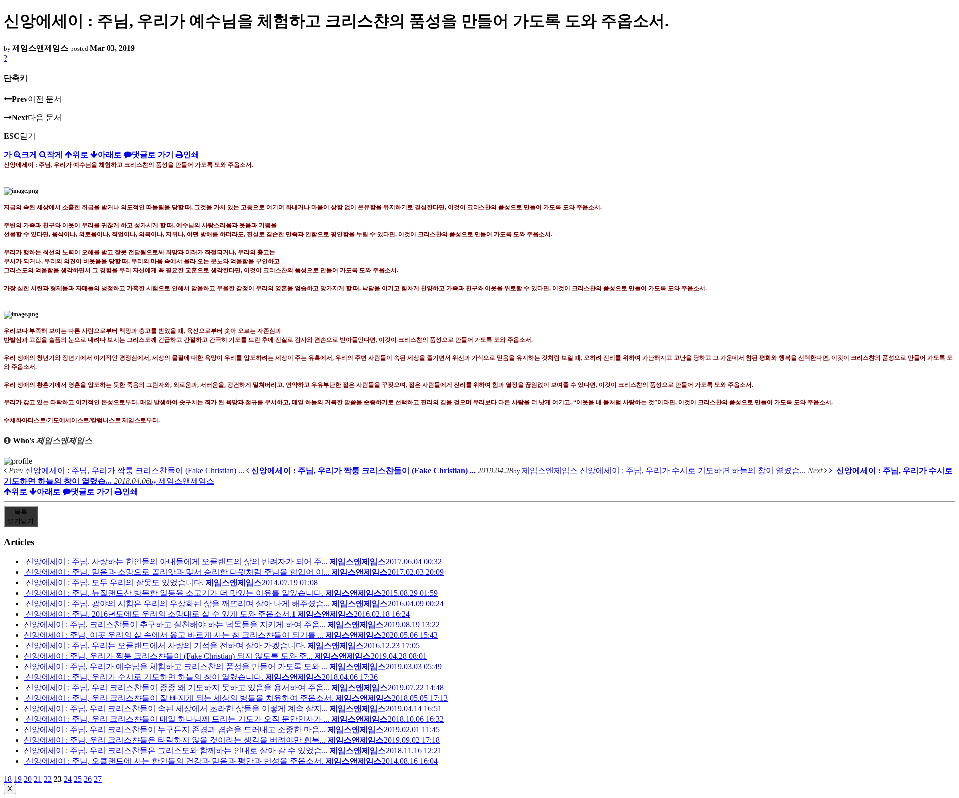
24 (68, 779)
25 (78, 779)
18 (8, 779)
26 (88, 779)
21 (38, 779)
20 (28, 779)
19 (18, 779)
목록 (21, 516)
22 (48, 779)
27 (98, 779)
